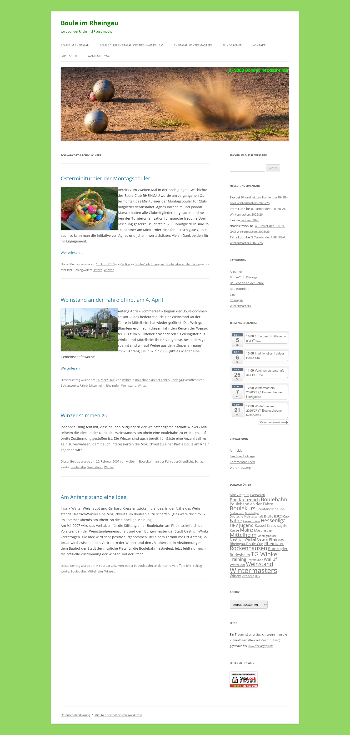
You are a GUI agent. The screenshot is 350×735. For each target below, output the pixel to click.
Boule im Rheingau (90, 23)
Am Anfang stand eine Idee (93, 496)
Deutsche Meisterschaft (246, 516)
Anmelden (237, 450)
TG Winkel (265, 554)
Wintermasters (240, 306)
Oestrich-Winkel (243, 539)
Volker (125, 264)
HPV (234, 525)
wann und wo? (99, 56)
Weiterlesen (72, 252)
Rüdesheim (240, 554)
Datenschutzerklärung (75, 715)
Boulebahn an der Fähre (182, 264)
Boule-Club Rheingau (149, 264)
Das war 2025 (249, 220)
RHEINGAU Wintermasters (193, 45)
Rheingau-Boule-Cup (246, 543)
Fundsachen (232, 45)
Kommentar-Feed (242, 462)
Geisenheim (251, 521)
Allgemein (237, 271)
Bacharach (257, 495)
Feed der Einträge (242, 456)
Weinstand (128, 385)
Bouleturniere (239, 288)
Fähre (84, 385)
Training (238, 559)
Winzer (109, 270)
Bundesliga (252, 513)
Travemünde (255, 560)
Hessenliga (273, 520)
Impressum (69, 56)
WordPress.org (240, 467)
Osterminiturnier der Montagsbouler (105, 178)
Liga (232, 294)
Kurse (234, 530)
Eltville (268, 516)
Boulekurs (242, 508)
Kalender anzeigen (272, 422)
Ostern (97, 270)
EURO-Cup (281, 516)
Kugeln (282, 525)
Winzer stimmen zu (84, 415)
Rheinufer (113, 385)
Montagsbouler (266, 536)
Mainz (246, 530)
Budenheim (237, 513)
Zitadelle (248, 576)
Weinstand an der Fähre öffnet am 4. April (112, 299)
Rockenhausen (248, 548)
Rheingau (177, 380)
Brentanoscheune (270, 509)
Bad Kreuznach (245, 500)
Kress (271, 525)
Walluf (270, 559)
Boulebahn (78, 467)
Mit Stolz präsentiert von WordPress (118, 715)
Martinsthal (263, 530)
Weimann (237, 564)
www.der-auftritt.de (260, 646)
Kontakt (259, 45)
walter (126, 380)
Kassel (260, 525)
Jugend (246, 525)
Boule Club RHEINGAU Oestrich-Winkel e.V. (131, 45)
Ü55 (257, 576)
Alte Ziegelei (239, 495)
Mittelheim (97, 385)
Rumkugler (278, 548)
